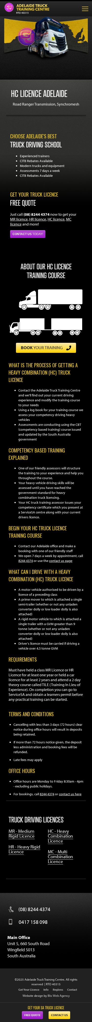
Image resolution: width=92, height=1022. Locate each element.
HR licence (37, 219)
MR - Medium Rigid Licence (22, 833)
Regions (58, 989)
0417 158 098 (33, 921)
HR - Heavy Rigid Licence (24, 849)
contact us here (70, 794)
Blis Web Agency (59, 996)
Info (46, 989)
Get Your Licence (28, 989)
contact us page (60, 561)
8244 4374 (25, 561)
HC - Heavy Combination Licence (60, 836)
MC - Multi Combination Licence (60, 856)
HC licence (56, 219)
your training (42, 347)
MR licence (19, 219)
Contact (72, 989)
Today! (28, 234)
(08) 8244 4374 (34, 909)
